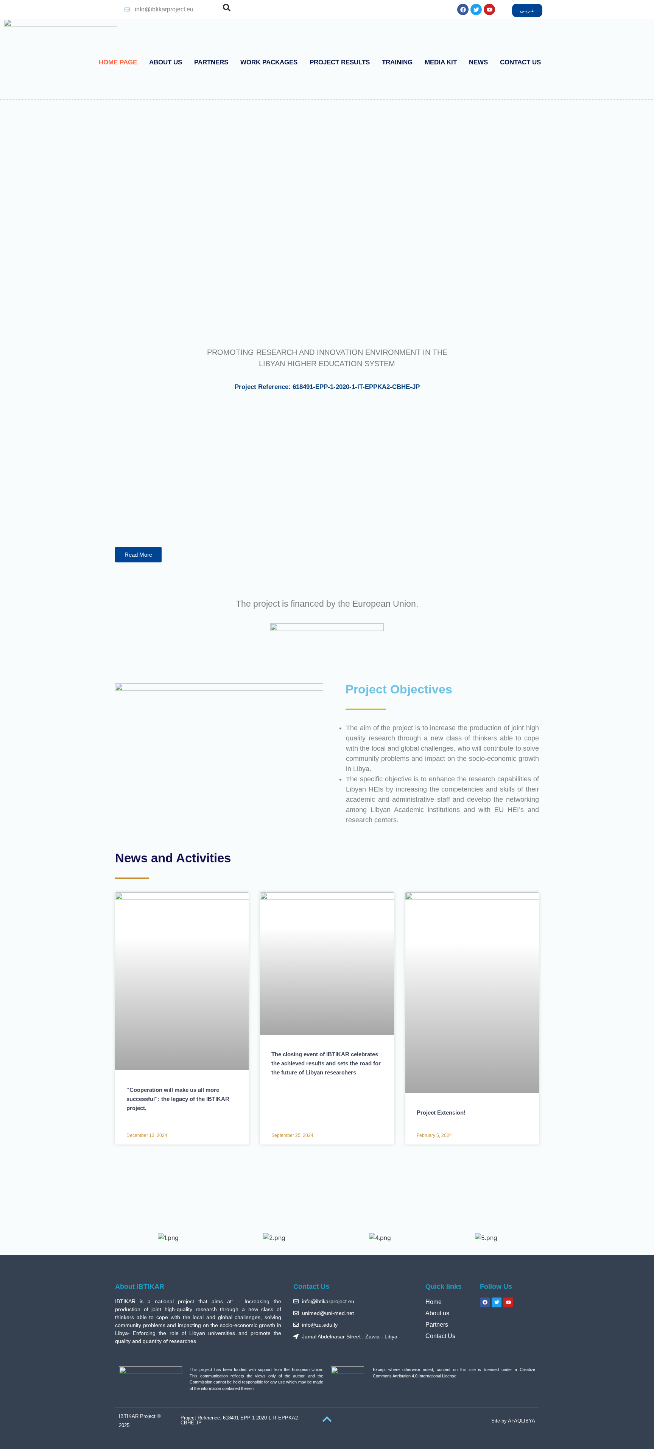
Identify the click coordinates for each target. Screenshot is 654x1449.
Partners (211, 62)
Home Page (118, 62)
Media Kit (441, 62)
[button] (226, 7)
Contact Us (520, 62)
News (478, 62)
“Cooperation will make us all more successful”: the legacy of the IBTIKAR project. (177, 1099)
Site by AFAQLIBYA (513, 1421)
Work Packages (268, 62)
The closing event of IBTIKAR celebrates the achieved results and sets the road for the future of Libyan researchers (326, 1063)
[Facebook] (463, 9)
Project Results (340, 62)
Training (397, 62)
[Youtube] (489, 9)
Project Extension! (441, 1112)
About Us (165, 62)
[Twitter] (476, 9)
